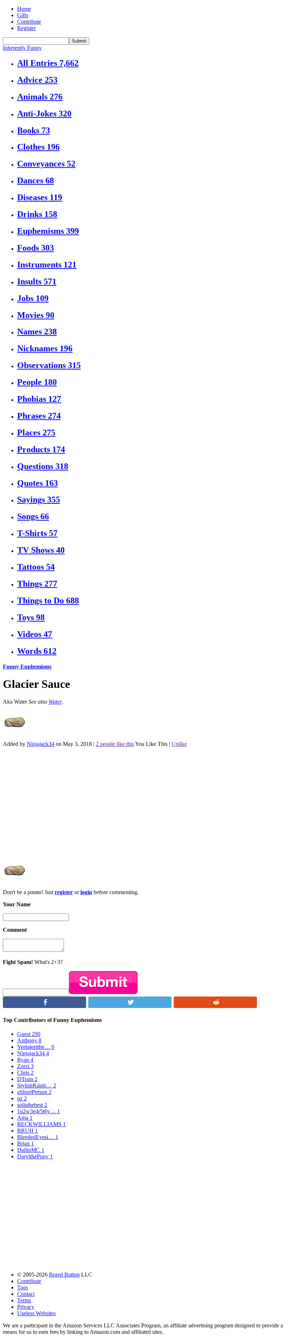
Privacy (25, 1307)
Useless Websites (36, 1313)
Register (26, 28)
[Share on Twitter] (130, 1006)
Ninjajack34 (40, 744)
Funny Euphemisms (27, 667)
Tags (22, 1287)
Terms (24, 1300)
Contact (26, 1294)
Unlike (179, 744)
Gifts (22, 15)
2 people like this (115, 744)
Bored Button (64, 1275)
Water (55, 702)
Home (24, 9)
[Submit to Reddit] (215, 1006)
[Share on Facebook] (44, 1006)
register (64, 892)
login (86, 892)
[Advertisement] (146, 803)
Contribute (29, 22)
